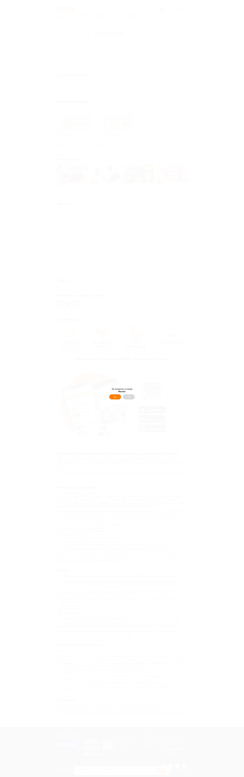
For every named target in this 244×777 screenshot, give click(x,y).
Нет (129, 397)
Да (115, 397)
